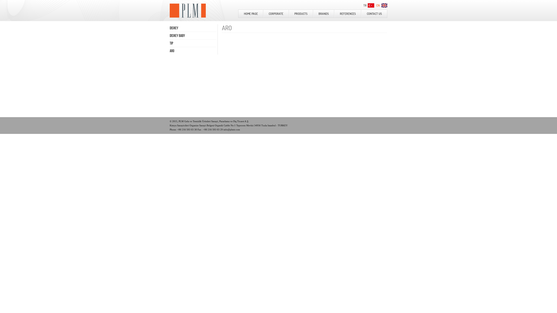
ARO (172, 51)
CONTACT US (374, 14)
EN (378, 5)
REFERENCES (348, 14)
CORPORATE (276, 14)
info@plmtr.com (231, 129)
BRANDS (324, 14)
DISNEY (174, 28)
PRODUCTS (300, 14)
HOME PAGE (251, 14)
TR (365, 5)
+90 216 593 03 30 (187, 129)
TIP (171, 43)
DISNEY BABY (177, 35)
